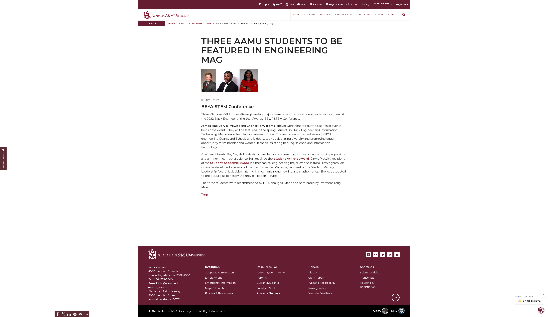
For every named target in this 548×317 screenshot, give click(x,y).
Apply (265, 4)
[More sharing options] (86, 314)
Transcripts (367, 277)
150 (278, 4)
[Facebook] (368, 254)
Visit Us (317, 4)
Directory (351, 4)
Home (171, 23)
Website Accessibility (321, 282)
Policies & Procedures (219, 293)
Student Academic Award (229, 163)
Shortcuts (367, 267)
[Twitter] (382, 254)
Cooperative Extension (219, 272)
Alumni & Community (271, 272)
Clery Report (316, 277)
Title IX (312, 272)
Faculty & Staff (266, 288)
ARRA (377, 310)
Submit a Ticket (370, 272)
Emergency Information (220, 282)
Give (291, 4)
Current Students (268, 282)
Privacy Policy (317, 288)
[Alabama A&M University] (179, 254)
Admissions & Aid (343, 14)
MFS (394, 310)
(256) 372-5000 (163, 279)
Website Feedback (320, 293)
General (314, 267)
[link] (58, 314)
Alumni (391, 14)
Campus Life (363, 14)
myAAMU (402, 4)
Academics (309, 14)
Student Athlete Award (291, 158)
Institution (212, 267)
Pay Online (335, 4)
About (296, 14)
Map (303, 4)
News (208, 23)
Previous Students (268, 293)
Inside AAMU (195, 23)
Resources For (267, 267)
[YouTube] (397, 254)
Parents (262, 277)
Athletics (378, 14)
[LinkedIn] (389, 254)
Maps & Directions (216, 288)
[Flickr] (375, 254)
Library (365, 4)
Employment (213, 277)
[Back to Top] (396, 283)
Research (325, 14)
